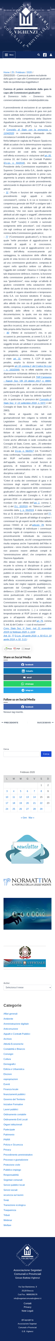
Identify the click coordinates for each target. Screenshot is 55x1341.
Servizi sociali (10, 1190)
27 (27, 809)
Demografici (10, 1064)
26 (20, 809)
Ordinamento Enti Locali (16, 1119)
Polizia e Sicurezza (13, 1144)
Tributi (7, 1215)
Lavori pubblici (11, 1109)
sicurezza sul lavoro (13, 1195)
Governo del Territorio (14, 1099)
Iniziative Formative (13, 1104)
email (29, 677)
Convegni (8, 1054)
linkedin (29, 671)
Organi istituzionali (13, 1124)
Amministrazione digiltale (16, 1024)
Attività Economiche (13, 1044)
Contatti (27, 1303)
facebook (29, 664)
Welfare (7, 1225)
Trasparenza (10, 1210)
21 (34, 803)
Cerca (6, 749)
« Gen (24, 817)
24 (7, 809)
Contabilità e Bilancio (14, 1049)
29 (41, 809)
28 (34, 809)
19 (20, 803)
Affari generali (10, 1014)
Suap (6, 1200)
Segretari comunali (13, 1180)
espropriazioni (11, 1079)
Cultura (7, 1059)
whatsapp (29, 684)
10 (7, 797)
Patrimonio (9, 1134)
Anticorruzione (11, 1029)
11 (14, 797)
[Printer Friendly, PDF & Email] (17, 649)
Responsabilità (11, 1175)
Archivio (8, 1039)
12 (20, 797)
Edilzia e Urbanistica (14, 1069)
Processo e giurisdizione (16, 1160)
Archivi (6, 983)
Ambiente (8, 1019)
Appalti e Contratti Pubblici (17, 1034)
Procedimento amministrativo (18, 1155)
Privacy (7, 1150)
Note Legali (27, 1311)
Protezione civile (12, 1165)
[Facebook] (45, 55)
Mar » (31, 817)
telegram (29, 690)
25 (14, 809)
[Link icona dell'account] (51, 55)
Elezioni (8, 1074)
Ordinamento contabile (15, 1114)
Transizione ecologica (15, 1205)
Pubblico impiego (12, 1170)
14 (34, 797)
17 (7, 803)
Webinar (8, 1220)
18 (14, 803)
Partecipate (9, 1129)
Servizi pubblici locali (14, 1185)
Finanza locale (11, 1089)
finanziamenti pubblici (14, 1094)
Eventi (7, 1084)
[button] (39, 55)
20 (27, 803)
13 (27, 797)
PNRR (7, 1139)
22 (41, 803)
